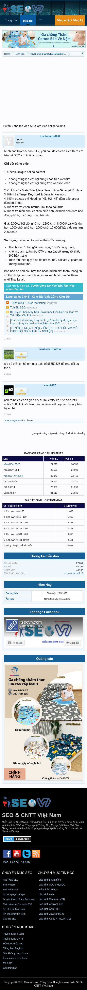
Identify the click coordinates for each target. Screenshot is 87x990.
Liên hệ (14, 861)
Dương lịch (12, 593)
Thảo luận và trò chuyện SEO (17, 904)
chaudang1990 (12, 420)
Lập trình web (46, 894)
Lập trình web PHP (49, 909)
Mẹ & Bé (7, 963)
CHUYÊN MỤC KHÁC (18, 927)
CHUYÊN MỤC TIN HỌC (56, 873)
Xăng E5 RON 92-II (13, 476)
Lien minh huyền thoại (15, 958)
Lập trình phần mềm (50, 879)
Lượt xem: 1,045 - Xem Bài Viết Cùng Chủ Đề (38, 296)
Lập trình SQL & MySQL (52, 884)
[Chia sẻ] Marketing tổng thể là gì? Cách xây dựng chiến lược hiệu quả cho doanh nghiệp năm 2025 (43, 322)
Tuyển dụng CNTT (13, 938)
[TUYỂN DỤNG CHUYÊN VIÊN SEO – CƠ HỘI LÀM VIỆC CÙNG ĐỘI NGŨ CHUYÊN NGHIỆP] (44, 329)
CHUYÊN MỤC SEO (17, 873)
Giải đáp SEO (9, 918)
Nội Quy (25, 861)
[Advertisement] (43, 88)
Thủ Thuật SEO (10, 880)
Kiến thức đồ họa (48, 889)
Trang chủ (11, 20)
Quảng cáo (44, 658)
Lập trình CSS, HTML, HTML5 (55, 918)
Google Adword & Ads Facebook (19, 899)
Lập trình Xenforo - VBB (52, 899)
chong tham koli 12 (74, 573)
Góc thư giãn (10, 968)
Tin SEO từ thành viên (14, 909)
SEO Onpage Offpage (14, 894)
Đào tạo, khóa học (13, 943)
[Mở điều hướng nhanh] (82, 53)
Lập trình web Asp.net (51, 904)
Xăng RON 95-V (12, 464)
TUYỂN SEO (17, 307)
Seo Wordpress (10, 889)
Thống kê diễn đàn (44, 556)
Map (5, 861)
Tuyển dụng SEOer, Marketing (28, 302)
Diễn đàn (28, 21)
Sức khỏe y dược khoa (15, 953)
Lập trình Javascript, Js (51, 913)
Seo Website (9, 884)
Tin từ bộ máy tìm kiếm (14, 914)
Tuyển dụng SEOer (13, 933)
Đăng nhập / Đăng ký (70, 20)
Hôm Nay (44, 585)
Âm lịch (10, 599)
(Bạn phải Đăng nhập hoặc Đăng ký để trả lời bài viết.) (58, 433)
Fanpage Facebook (44, 612)
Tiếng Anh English (13, 948)
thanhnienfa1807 (50, 136)
